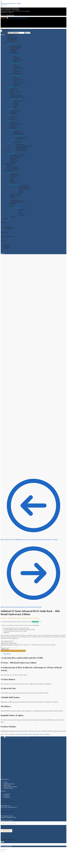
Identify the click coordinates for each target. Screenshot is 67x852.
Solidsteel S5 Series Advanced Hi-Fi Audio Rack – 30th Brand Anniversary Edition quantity (28, 645)
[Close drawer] (1, 7)
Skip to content (16, 3)
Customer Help (8, 228)
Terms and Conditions (10, 786)
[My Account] (2, 29)
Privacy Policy (8, 788)
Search (28, 32)
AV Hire (6, 795)
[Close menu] (1, 2)
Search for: (4, 32)
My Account (7, 226)
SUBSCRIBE (6, 830)
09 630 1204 (10, 15)
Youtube (6, 246)
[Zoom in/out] (1, 849)
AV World (7, 794)
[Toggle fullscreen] (3, 849)
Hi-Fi (30, 734)
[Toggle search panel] (1, 31)
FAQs (5, 782)
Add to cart (4, 648)
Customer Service (9, 783)
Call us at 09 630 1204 (7, 236)
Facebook (7, 245)
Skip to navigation (6, 3)
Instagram (7, 248)
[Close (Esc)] (6, 849)
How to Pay (7, 785)
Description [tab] (7, 653)
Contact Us (7, 797)
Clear (15, 643)
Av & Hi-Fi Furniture (22, 734)
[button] (3, 34)
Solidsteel (47, 734)
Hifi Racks (36, 734)
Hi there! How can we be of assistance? (13, 650)
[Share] (4, 849)
